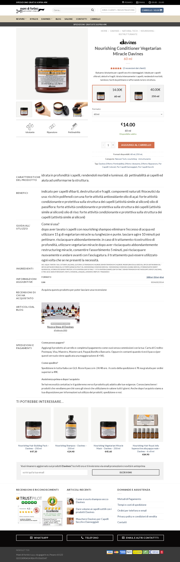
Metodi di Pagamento (129, 499)
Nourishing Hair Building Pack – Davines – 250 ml (33, 447)
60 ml (161, 277)
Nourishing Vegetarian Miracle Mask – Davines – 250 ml (108, 447)
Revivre (20, 19)
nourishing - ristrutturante (139, 159)
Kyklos (34, 19)
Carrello (95, 19)
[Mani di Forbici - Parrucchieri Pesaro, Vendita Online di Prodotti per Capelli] (32, 10)
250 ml (156, 277)
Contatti (81, 19)
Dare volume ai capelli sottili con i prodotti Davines (94, 510)
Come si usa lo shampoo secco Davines (92, 501)
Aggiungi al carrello (136, 144)
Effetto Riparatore (149, 163)
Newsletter (23, 550)
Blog (58, 19)
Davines (45, 19)
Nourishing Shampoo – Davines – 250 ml (71, 447)
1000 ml (149, 277)
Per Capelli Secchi (146, 167)
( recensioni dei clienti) (134, 68)
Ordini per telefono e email (132, 510)
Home (104, 31)
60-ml (132, 154)
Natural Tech (130, 31)
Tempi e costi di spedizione (131, 504)
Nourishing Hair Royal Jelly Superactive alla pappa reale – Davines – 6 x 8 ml (146, 448)
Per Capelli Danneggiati (127, 167)
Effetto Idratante (132, 163)
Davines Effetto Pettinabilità (111, 163)
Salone (69, 19)
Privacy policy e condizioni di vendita (137, 516)
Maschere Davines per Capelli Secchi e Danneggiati (92, 520)
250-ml (139, 154)
